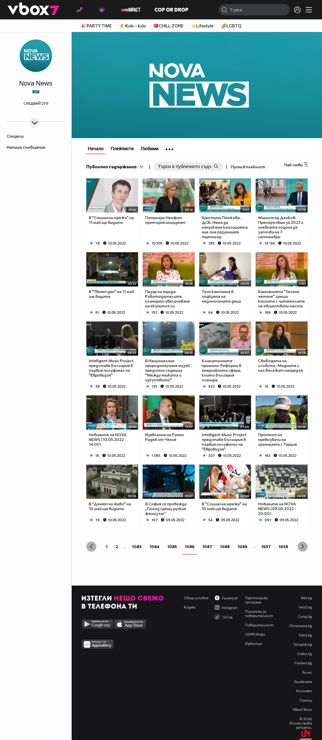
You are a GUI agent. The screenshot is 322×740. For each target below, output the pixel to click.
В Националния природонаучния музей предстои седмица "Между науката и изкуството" (167, 370)
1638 (283, 546)
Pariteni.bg (303, 663)
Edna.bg (305, 635)
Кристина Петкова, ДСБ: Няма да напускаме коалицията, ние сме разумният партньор (225, 227)
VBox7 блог (302, 709)
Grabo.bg (304, 653)
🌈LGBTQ (231, 25)
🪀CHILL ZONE (168, 25)
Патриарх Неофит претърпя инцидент (165, 220)
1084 (154, 546)
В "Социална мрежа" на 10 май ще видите (224, 506)
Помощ (305, 700)
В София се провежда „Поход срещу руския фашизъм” (166, 508)
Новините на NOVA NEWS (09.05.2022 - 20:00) (277, 508)
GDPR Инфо (255, 634)
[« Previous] (91, 547)
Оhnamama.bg (300, 626)
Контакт (304, 691)
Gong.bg (305, 616)
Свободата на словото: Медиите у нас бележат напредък (280, 365)
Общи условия (196, 598)
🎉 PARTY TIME (96, 25)
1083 (137, 546)
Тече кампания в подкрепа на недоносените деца (221, 296)
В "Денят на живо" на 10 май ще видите (110, 506)
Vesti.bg (305, 607)
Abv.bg (306, 598)
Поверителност (259, 625)
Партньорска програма (256, 600)
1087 (207, 546)
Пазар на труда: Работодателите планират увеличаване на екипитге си (167, 298)
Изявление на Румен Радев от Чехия (164, 437)
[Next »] (303, 547)
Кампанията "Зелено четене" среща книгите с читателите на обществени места (281, 298)
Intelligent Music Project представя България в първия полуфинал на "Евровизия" (111, 367)
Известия (253, 643)
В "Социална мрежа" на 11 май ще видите (111, 220)
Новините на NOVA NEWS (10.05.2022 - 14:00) (108, 439)
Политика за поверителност (259, 613)
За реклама (303, 681)
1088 (225, 546)
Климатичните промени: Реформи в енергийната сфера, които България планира (221, 370)
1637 (266, 546)
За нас (307, 672)
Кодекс (190, 607)
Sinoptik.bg (303, 644)
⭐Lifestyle (202, 25)
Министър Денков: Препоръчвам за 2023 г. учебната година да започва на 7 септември (281, 227)
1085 (172, 546)
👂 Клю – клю (132, 25)
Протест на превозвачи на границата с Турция (277, 439)
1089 (242, 546)
